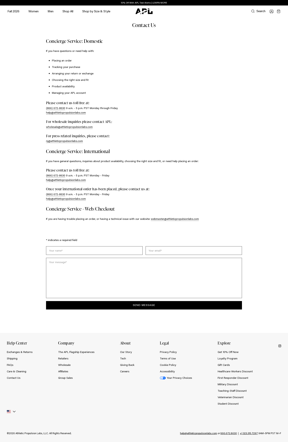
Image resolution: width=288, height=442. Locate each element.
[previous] (272, 3)
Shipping (12, 358)
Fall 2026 (13, 11)
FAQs (10, 365)
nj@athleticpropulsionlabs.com (64, 141)
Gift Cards (224, 365)
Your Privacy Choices (179, 378)
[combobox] (12, 412)
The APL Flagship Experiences (76, 352)
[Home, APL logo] (144, 11)
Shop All (67, 11)
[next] (282, 3)
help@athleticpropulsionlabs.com (66, 112)
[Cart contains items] (279, 11)
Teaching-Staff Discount (232, 390)
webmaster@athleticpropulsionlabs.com (175, 219)
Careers (124, 371)
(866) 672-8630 (55, 108)
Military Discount (228, 384)
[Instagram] (279, 346)
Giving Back (127, 365)
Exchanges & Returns (20, 352)
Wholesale (64, 365)
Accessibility (167, 371)
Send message (144, 305)
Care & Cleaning (16, 371)
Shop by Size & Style (96, 13)
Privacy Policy (168, 352)
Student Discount (228, 403)
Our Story (126, 352)
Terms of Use (168, 358)
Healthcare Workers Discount (235, 371)
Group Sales (65, 378)
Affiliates (63, 371)
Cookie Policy (168, 365)
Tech (123, 358)
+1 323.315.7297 (249, 433)
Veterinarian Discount (231, 397)
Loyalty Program (227, 358)
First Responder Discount (233, 378)
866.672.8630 (228, 433)
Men (50, 13)
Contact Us (13, 378)
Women (33, 13)
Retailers (63, 358)
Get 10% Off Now (228, 352)
